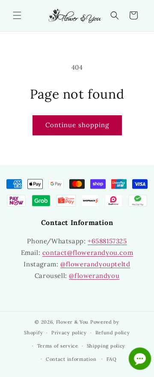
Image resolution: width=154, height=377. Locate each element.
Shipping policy (106, 346)
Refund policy (112, 333)
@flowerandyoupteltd (95, 264)
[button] (17, 15)
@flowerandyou (94, 276)
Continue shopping (77, 125)
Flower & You (72, 322)
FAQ (112, 359)
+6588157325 (107, 241)
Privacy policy (69, 333)
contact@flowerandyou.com (87, 252)
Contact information (71, 359)
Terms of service (57, 346)
